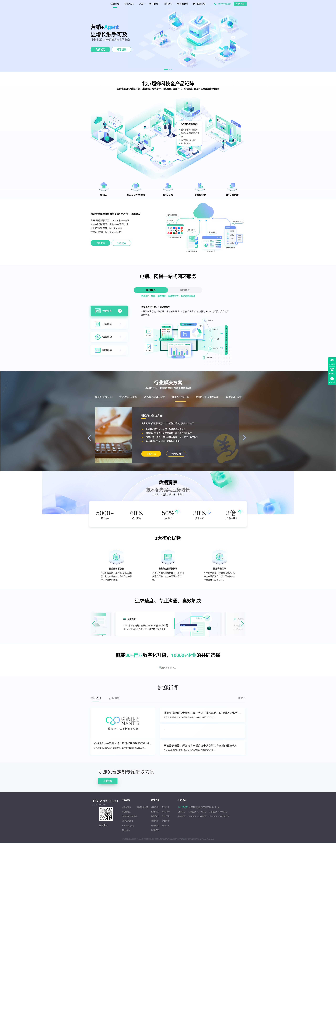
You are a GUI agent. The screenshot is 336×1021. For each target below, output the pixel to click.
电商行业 (166, 825)
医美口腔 (166, 811)
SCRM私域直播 (128, 825)
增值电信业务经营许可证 (153, 839)
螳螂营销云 (126, 807)
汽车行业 (166, 816)
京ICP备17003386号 (170, 839)
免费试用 (240, 4)
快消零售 (155, 816)
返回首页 (4, 763)
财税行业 (166, 820)
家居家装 (155, 830)
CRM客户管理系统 (129, 816)
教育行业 (155, 807)
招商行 (165, 807)
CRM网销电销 (127, 821)
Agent (111, 26)
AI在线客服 (126, 811)
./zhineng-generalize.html (100, 243)
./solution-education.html (151, 453)
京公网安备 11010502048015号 (133, 839)
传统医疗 (155, 811)
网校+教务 (126, 830)
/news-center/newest (241, 698)
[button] (164, 69)
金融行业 (155, 820)
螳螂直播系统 (142, 807)
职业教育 (155, 825)
